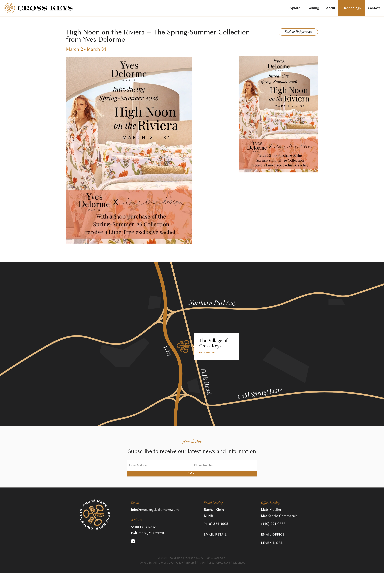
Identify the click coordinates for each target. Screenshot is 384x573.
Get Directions (207, 352)
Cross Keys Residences (230, 562)
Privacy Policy (205, 562)
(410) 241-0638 (273, 523)
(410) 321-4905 (216, 523)
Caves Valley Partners (180, 562)
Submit (192, 473)
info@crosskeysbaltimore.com (155, 509)
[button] (133, 541)
